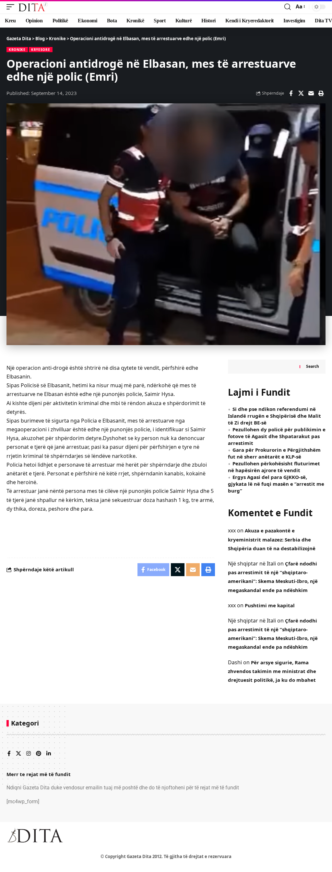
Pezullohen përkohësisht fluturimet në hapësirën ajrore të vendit (274, 466)
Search (312, 366)
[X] (18, 754)
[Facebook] (9, 754)
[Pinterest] (38, 754)
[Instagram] (28, 754)
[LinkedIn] (48, 754)
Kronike (17, 49)
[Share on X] (300, 93)
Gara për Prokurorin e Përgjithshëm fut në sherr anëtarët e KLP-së (274, 453)
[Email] (310, 93)
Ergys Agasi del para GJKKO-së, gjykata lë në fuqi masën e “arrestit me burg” (276, 484)
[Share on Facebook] (290, 93)
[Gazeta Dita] (33, 7)
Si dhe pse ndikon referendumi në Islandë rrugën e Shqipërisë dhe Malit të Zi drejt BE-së (274, 416)
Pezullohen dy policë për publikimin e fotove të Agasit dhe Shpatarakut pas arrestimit (277, 436)
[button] (12, 7)
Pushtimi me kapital (270, 605)
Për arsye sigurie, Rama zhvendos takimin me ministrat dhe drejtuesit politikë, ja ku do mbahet (272, 671)
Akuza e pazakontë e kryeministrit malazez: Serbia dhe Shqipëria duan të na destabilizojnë (271, 539)
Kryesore (40, 49)
